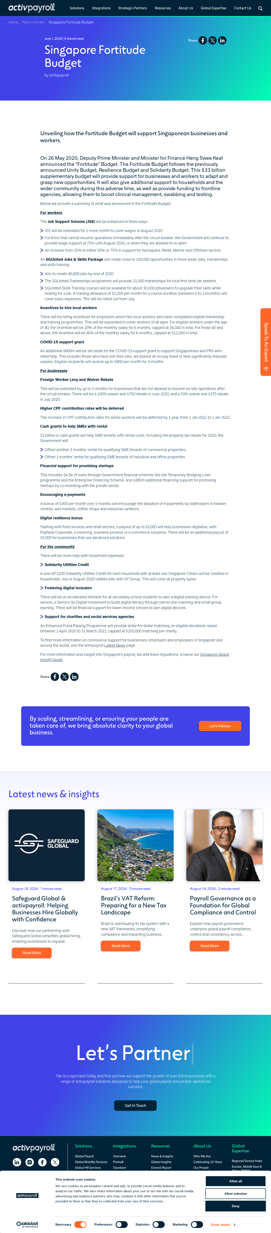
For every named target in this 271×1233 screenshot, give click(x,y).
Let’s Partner (220, 726)
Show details (220, 1224)
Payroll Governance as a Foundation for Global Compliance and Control (223, 905)
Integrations (101, 8)
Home (13, 22)
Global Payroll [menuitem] (84, 1156)
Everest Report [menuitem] (161, 1167)
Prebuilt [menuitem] (118, 1162)
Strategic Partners (132, 8)
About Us (185, 8)
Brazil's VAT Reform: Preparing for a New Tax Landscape (134, 905)
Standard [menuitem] (119, 1167)
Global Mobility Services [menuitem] (91, 1162)
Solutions (77, 8)
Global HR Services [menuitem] (88, 1167)
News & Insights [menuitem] (162, 1156)
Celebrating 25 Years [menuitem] (208, 1162)
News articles (33, 22)
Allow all (235, 1181)
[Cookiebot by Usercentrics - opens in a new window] (27, 1225)
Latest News (115, 645)
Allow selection (235, 1193)
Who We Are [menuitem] (202, 1156)
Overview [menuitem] (119, 1156)
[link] (77, 8)
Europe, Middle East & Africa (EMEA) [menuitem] (247, 1168)
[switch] (122, 1224)
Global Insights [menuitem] (161, 1162)
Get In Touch (135, 1105)
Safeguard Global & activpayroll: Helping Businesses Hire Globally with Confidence (45, 908)
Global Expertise (213, 8)
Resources (163, 8)
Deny (235, 1206)
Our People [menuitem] (201, 1167)
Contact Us (242, 8)
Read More (32, 953)
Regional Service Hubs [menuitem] (247, 1161)
